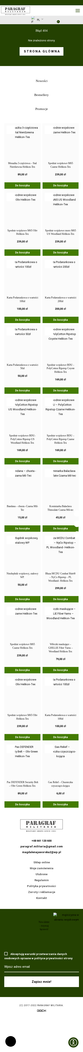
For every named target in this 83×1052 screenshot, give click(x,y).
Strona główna (42, 51)
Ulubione (41, 874)
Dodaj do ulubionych (11, 129)
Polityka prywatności (41, 886)
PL (38, 19)
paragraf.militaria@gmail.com (41, 846)
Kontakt (41, 898)
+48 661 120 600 (10, 1041)
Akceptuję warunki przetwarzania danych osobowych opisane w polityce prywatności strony (38, 956)
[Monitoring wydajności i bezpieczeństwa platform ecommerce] (41, 1011)
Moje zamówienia (41, 868)
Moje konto (50, 20)
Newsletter (46, 21)
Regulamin (41, 880)
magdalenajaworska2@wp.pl (41, 852)
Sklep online (41, 862)
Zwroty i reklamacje (41, 892)
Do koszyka (22, 185)
